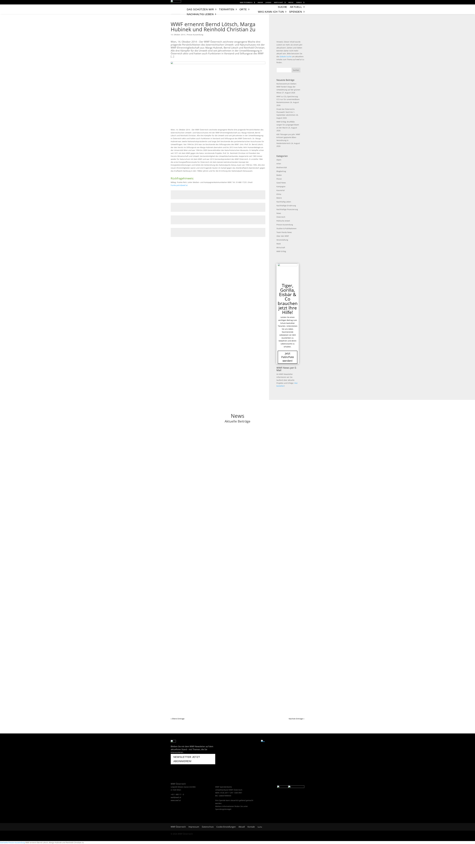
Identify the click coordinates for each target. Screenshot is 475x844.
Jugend (268, 3)
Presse (290, 3)
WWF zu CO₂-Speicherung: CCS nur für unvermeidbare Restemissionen (287, 99)
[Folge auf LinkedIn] (256, 741)
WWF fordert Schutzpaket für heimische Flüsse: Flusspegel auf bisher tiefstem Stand (217, 435)
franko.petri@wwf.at (179, 185)
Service (299, 3)
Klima (278, 194)
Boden (279, 175)
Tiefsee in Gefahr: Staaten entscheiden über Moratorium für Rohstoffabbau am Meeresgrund (221, 659)
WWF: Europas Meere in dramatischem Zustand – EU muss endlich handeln (212, 594)
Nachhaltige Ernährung (286, 205)
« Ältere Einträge (177, 718)
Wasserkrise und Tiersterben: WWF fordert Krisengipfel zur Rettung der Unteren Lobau (218, 627)
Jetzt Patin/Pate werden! (287, 357)
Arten (278, 163)
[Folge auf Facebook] (231, 741)
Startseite (4, 842)
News (278, 213)
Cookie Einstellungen (226, 827)
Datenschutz (208, 827)
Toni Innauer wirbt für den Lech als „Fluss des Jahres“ (200, 467)
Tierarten (226, 9)
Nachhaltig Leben (283, 202)
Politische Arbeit (283, 221)
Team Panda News (284, 232)
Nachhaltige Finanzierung (287, 209)
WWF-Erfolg (281, 251)
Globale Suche (285, 56)
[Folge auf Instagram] (244, 741)
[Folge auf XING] (250, 741)
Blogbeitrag (281, 171)
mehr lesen (178, 448)
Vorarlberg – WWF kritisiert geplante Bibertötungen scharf (203, 692)
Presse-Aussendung (195, 34)
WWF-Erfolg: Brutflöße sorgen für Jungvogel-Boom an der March (287, 125)
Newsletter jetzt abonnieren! (186, 759)
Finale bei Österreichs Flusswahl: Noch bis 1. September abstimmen (286, 112)
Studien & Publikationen (286, 228)
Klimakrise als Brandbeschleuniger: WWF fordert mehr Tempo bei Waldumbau (214, 497)
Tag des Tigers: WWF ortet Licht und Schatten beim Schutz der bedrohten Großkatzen (217, 562)
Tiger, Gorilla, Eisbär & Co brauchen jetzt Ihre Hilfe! (287, 298)
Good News (281, 182)
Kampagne (280, 186)
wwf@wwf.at (176, 797)
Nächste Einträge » (296, 718)
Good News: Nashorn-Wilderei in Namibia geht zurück (201, 529)
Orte (243, 9)
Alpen (278, 160)
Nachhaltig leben (200, 14)
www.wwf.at (176, 800)
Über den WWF (282, 236)
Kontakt (251, 827)
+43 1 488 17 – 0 (177, 794)
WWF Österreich (246, 3)
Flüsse (279, 179)
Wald (278, 244)
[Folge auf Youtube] (237, 741)
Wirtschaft (278, 3)
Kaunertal (280, 190)
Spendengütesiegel (223, 809)
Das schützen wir (200, 9)
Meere (279, 198)
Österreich (280, 217)
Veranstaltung (282, 240)
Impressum (194, 827)
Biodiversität (281, 167)
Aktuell (296, 6)
